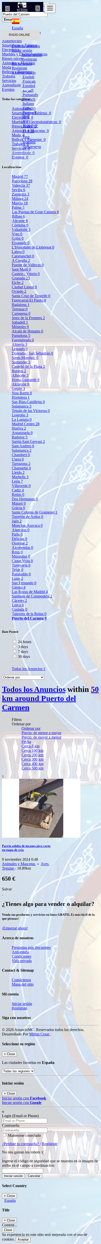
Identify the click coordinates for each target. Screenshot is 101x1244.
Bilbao (18, 216)
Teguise (8, 868)
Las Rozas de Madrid (30, 592)
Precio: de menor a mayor (41, 733)
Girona (18, 587)
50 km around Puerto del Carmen (50, 698)
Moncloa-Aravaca (27, 525)
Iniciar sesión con (24, 1098)
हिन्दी (26, 117)
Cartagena (21, 313)
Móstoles (20, 327)
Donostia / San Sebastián (32, 353)
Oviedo (19, 291)
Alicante (20, 221)
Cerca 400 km (32, 764)
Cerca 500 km (32, 768)
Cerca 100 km (32, 750)
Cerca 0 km (30, 746)
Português (30, 95)
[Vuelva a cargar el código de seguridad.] (4, 1156)
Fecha (26, 742)
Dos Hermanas (25, 499)
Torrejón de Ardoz (27, 517)
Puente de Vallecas (28, 265)
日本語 (28, 131)
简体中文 (30, 126)
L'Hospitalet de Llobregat (33, 247)
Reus (17, 552)
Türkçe (28, 108)
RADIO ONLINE (19, 35)
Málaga (20, 199)
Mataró (19, 503)
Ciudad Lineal (24, 287)
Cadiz (18, 490)
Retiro (18, 494)
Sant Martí (21, 269)
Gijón (18, 238)
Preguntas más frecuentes (31, 947)
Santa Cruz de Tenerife (31, 296)
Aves (45, 864)
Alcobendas (22, 547)
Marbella (20, 477)
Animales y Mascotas (19, 864)
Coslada (19, 609)
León (17, 481)
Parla (17, 534)
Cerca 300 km (32, 759)
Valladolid (21, 229)
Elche (18, 282)
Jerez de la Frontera (28, 318)
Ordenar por (31, 728)
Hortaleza (21, 397)
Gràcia (18, 508)
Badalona (20, 305)
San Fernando (24, 583)
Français (29, 81)
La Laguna (22, 419)
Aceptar (23, 1239)
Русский (29, 112)
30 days (24, 656)
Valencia (21, 185)
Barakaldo (21, 574)
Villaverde (21, 486)
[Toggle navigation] (50, 8)
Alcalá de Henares (27, 331)
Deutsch (28, 99)
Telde (17, 570)
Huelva (19, 428)
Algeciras (20, 530)
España (10, 1200)
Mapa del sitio (23, 984)
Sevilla (18, 190)
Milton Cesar (39, 1034)
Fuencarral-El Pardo (29, 300)
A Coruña (21, 260)
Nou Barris (22, 393)
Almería (19, 344)
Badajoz (19, 437)
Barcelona (22, 181)
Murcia (20, 203)
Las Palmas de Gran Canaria (35, 212)
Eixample (20, 243)
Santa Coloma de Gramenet (34, 512)
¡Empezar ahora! (15, 928)
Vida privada (22, 961)
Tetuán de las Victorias (31, 411)
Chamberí (21, 455)
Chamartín (21, 468)
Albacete (20, 375)
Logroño (20, 415)
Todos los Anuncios (28, 669)
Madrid (20, 176)
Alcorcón (20, 384)
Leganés (20, 349)
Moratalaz (21, 556)
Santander (21, 362)
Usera (18, 459)
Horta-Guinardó (25, 380)
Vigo (17, 234)
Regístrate (29, 59)
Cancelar (34, 1176)
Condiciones (21, 956)
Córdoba (20, 225)
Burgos (19, 371)
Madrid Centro (25, 424)
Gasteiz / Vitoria (26, 274)
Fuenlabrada (23, 340)
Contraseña (10, 1125)
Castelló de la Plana (28, 366)
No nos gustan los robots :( (22, 1152)
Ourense (20, 543)
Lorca (18, 605)
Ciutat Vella (22, 561)
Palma (18, 207)
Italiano (28, 104)
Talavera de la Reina (29, 614)
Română (29, 142)
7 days (23, 651)
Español (28, 86)
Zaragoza (20, 194)
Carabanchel (23, 256)
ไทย (25, 137)
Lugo (17, 578)
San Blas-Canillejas (28, 402)
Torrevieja (21, 565)
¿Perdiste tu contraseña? (21, 1144)
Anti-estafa (20, 952)
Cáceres (19, 600)
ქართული (31, 147)
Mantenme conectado (24, 1135)
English (28, 77)
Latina (18, 252)
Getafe (18, 388)
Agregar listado (24, 72)
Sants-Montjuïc (25, 358)
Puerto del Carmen (29, 618)
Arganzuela (22, 433)
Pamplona (21, 335)
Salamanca (21, 406)
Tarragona (21, 464)
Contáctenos (21, 980)
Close (8, 1230)
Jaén (17, 521)
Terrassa (19, 309)
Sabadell (20, 322)
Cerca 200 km (32, 755)
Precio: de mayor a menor (41, 737)
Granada (21, 278)
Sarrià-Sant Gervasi (28, 441)
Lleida (18, 472)
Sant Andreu (23, 446)
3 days (23, 647)
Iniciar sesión (32, 55)
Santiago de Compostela (32, 596)
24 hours (24, 642)
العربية (27, 90)
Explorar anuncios (26, 46)
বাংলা (25, 121)
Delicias (19, 539)
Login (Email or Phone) (20, 1116)
